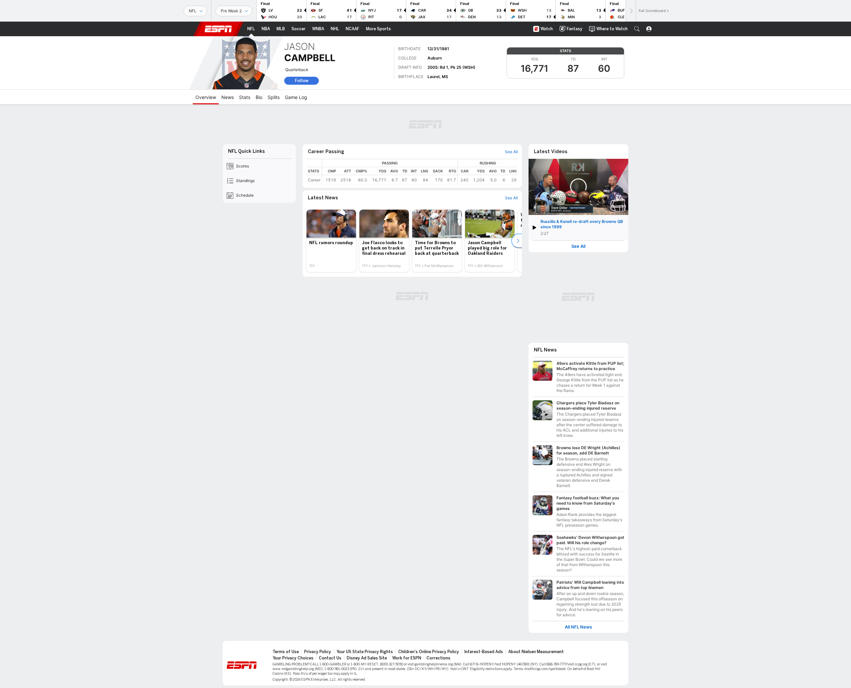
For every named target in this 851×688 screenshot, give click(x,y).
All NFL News (578, 627)
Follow (301, 80)
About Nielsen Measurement (536, 651)
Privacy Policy (317, 651)
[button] (637, 29)
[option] (331, 241)
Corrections (438, 658)
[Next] (631, 11)
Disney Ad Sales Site (367, 658)
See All (578, 246)
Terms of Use (286, 651)
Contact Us (330, 658)
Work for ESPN (406, 658)
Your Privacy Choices (293, 658)
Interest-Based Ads (483, 651)
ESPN (218, 29)
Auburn (434, 57)
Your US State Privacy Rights (364, 651)
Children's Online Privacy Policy (428, 651)
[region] (420, 171)
